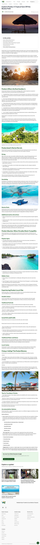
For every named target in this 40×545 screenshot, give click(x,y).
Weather (15, 518)
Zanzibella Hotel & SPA (8, 424)
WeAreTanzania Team (9, 11)
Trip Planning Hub (30, 513)
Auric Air (35, 358)
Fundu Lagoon (5, 443)
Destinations (8, 1)
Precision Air (25, 358)
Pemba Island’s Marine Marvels (8, 41)
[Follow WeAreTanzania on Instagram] (6, 507)
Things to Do (4, 518)
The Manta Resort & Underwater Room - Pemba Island (13, 422)
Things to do (32, 1)
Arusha (3, 523)
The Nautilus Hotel (6, 438)
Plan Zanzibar (16, 517)
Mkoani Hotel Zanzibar (22, 449)
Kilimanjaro (4, 525)
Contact (3, 532)
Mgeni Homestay (14, 449)
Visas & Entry (29, 515)
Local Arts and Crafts (6, 45)
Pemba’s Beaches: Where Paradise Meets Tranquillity (11, 42)
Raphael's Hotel (7, 430)
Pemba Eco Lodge (6, 445)
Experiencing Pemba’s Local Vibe (8, 44)
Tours (14, 1)
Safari (28, 1)
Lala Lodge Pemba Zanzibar (32, 449)
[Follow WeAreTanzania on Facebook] (3, 507)
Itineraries (29, 518)
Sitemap (3, 537)
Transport (23, 1)
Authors (3, 539)
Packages (18, 1)
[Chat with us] (38, 543)
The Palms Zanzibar (7, 428)
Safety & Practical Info (30, 517)
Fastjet (4, 359)
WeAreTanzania (4, 3)
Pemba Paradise (6, 441)
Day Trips (16, 525)
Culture (15, 520)
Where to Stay (16, 523)
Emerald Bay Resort (7, 426)
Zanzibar (10, 3)
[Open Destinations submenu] (12, 1)
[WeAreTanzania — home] (3, 1)
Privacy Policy (4, 534)
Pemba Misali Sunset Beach (8, 436)
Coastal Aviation (31, 358)
